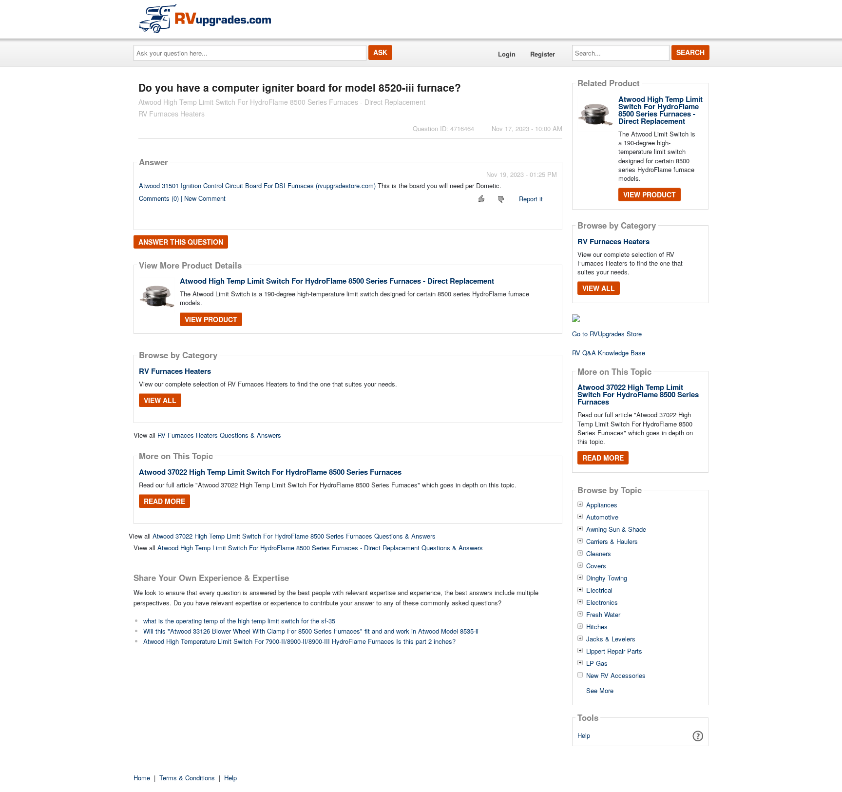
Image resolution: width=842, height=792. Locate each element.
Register (542, 53)
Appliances (601, 505)
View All (160, 400)
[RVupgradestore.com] (205, 18)
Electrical (599, 590)
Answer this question (180, 242)
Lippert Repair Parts (614, 651)
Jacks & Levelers (610, 639)
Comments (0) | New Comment (182, 198)
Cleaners (598, 553)
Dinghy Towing (606, 578)
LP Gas (597, 663)
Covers (596, 565)
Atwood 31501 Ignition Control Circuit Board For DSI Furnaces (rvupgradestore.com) (257, 185)
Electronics (602, 602)
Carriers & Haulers (612, 541)
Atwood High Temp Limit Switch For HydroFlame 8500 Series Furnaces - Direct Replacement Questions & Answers (320, 547)
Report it (531, 198)
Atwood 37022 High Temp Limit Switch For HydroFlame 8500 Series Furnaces (270, 471)
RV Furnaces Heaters (175, 371)
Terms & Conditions (187, 777)
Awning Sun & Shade (616, 529)
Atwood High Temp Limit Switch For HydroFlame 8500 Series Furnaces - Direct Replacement (337, 280)
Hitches (597, 626)
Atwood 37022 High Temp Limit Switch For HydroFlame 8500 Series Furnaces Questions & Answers (294, 536)
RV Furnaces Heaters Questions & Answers (219, 435)
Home (142, 777)
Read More (164, 501)
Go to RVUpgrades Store (607, 333)
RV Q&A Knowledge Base (608, 352)
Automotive (602, 517)
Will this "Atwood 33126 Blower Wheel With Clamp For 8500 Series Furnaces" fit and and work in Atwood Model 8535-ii (310, 631)
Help (583, 735)
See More (599, 690)
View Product (211, 319)
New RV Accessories (616, 675)
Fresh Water (603, 614)
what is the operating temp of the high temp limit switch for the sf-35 (239, 620)
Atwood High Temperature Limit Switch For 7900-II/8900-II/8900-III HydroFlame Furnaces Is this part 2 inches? (299, 641)
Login (507, 53)
